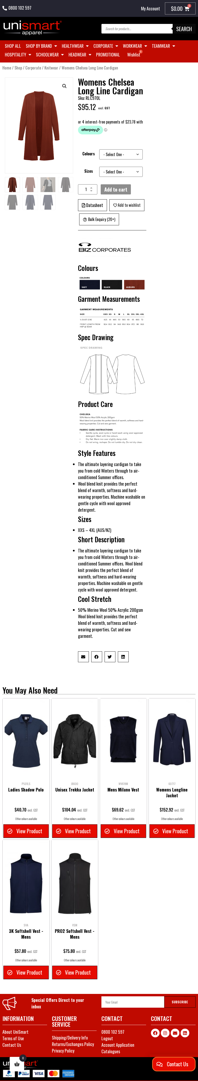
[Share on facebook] (96, 656)
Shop (18, 68)
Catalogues (110, 1051)
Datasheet (94, 205)
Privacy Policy (63, 1050)
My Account (150, 8)
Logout (107, 1038)
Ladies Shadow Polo (26, 789)
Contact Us (11, 1045)
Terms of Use (13, 1038)
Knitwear (51, 68)
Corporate (103, 46)
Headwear (77, 54)
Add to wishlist (129, 205)
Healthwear (73, 46)
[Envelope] (175, 1033)
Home (6, 68)
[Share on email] (83, 656)
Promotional (108, 54)
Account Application (117, 1045)
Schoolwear (47, 54)
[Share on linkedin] (123, 656)
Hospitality (15, 54)
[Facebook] (155, 1033)
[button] (64, 86)
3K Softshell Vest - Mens (26, 934)
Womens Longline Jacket (172, 792)
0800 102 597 (19, 8)
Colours (88, 154)
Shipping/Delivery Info (70, 1037)
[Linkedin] (185, 1033)
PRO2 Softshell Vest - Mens (74, 934)
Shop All (13, 46)
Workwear (132, 46)
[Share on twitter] (110, 656)
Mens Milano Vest (123, 789)
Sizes (88, 171)
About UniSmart (15, 1032)
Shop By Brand (39, 46)
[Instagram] (165, 1033)
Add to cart (115, 189)
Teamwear (161, 46)
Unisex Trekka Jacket (74, 789)
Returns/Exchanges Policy (73, 1044)
